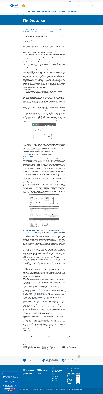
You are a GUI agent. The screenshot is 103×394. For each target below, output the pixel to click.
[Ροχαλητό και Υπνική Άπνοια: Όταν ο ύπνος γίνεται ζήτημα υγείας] (25, 347)
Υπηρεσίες (38, 11)
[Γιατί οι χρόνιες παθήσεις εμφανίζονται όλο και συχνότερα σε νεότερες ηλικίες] (63, 347)
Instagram (56, 380)
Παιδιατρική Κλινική (55, 11)
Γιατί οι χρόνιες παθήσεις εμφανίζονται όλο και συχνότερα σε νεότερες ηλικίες (73, 348)
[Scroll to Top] (78, 356)
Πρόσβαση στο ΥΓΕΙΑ (58, 368)
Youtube (55, 378)
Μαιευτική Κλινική (46, 11)
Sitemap (81, 389)
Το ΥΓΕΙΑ (28, 11)
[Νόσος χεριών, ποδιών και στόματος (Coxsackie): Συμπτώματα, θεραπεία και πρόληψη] (44, 347)
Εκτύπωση (33, 336)
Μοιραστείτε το (72, 336)
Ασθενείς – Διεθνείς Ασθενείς (29, 370)
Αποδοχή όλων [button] (6, 388)
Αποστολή (53, 336)
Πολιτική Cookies (67, 389)
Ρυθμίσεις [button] (10, 390)
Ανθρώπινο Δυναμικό (27, 373)
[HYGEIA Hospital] (15, 6)
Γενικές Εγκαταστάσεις (27, 376)
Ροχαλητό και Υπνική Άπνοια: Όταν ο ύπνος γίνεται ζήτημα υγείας (34, 348)
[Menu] (11, 11)
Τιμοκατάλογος (40, 373)
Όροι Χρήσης (42, 389)
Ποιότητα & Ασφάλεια (72, 11)
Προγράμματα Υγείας (27, 374)
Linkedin (56, 376)
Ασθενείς (63, 11)
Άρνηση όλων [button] (13, 388)
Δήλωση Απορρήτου (75, 389)
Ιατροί (33, 11)
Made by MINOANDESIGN (51, 392)
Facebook (56, 374)
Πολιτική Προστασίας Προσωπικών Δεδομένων (54, 389)
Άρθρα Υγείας (39, 369)
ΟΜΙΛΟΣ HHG (12, 1)
